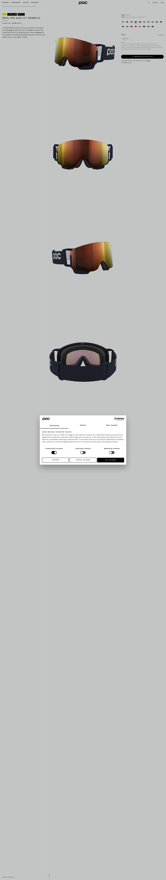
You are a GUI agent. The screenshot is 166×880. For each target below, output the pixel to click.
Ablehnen (55, 460)
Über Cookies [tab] (111, 425)
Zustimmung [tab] (54, 425)
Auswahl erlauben (83, 460)
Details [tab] (83, 425)
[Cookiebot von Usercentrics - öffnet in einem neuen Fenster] (115, 419)
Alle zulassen (110, 460)
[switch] (83, 452)
